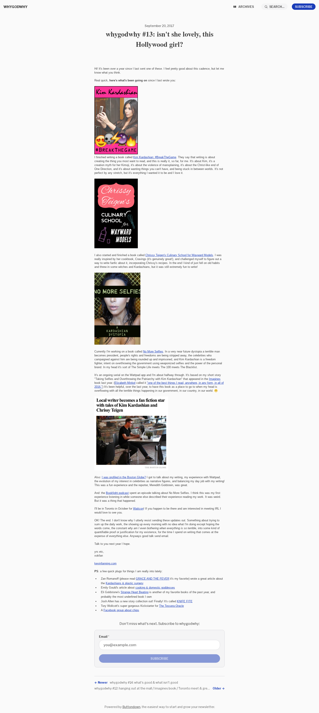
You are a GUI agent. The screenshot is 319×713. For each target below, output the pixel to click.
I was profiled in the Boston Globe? (124, 477)
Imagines (214, 379)
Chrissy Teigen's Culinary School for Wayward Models (179, 255)
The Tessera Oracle (171, 605)
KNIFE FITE (184, 601)
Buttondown (131, 707)
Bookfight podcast (117, 493)
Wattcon (138, 508)
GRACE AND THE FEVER (152, 578)
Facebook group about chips (121, 610)
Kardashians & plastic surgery (124, 583)
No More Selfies (153, 351)
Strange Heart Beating (134, 592)
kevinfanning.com (105, 563)
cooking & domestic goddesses (155, 587)
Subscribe (303, 6)
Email (104, 636)
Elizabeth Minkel (125, 382)
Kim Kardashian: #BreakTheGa (152, 157)
